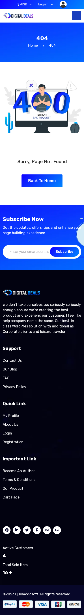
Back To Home (42, 180)
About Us (10, 424)
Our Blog (10, 369)
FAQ (6, 378)
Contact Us (12, 360)
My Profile (11, 416)
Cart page (11, 497)
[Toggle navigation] (76, 15)
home (33, 45)
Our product (13, 488)
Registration (13, 442)
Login (7, 433)
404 (52, 45)
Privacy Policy (14, 387)
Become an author (19, 471)
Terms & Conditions (19, 480)
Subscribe (64, 251)
